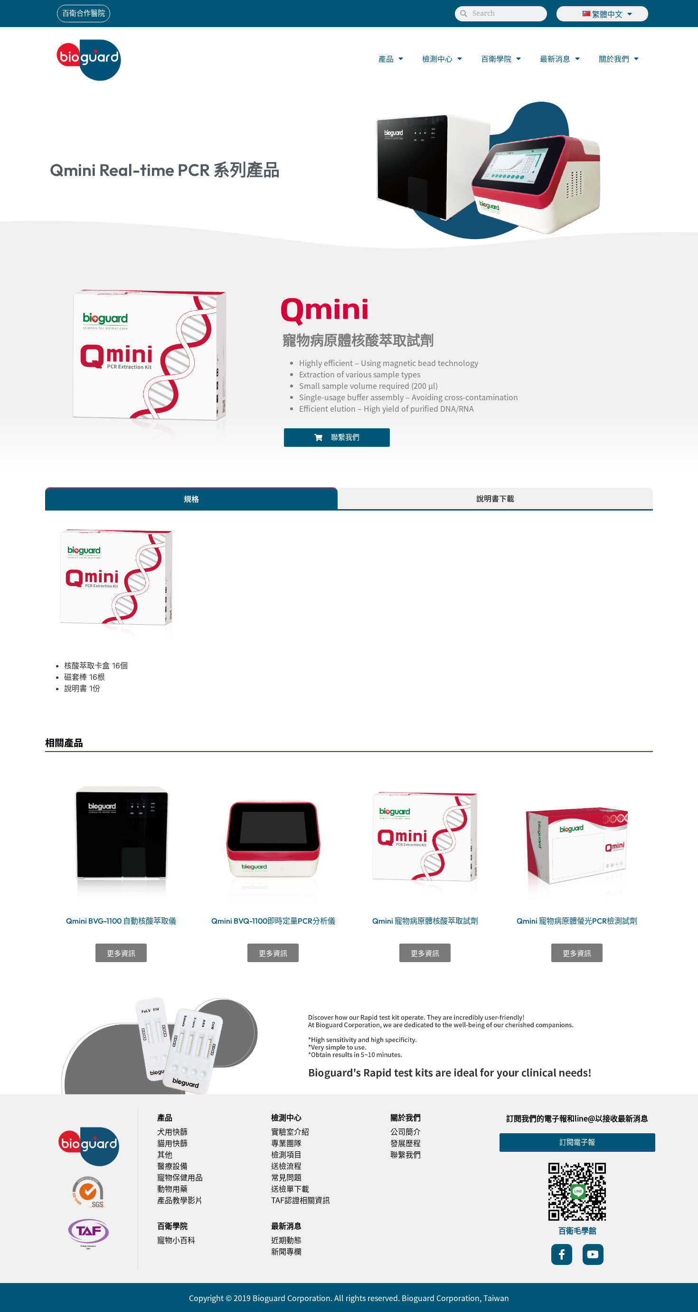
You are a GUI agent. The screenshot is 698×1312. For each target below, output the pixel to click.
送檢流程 (286, 1165)
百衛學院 (496, 58)
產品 (386, 58)
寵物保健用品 (180, 1177)
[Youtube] (593, 1254)
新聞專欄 (286, 1251)
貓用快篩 (172, 1142)
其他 (164, 1154)
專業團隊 (286, 1142)
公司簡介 (405, 1131)
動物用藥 (172, 1188)
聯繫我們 (405, 1154)
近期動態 (286, 1239)
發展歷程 (405, 1142)
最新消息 (555, 58)
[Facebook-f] (561, 1254)
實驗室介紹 (290, 1131)
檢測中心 (437, 58)
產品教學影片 (180, 1200)
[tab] (191, 498)
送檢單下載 (290, 1188)
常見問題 (286, 1177)
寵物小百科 (176, 1239)
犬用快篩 (172, 1131)
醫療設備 (172, 1165)
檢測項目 (286, 1154)
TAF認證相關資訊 (300, 1200)
